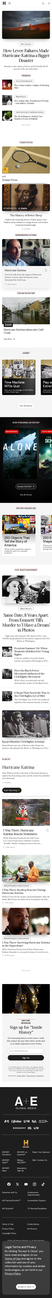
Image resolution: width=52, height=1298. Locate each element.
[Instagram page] (34, 1184)
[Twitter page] (17, 1184)
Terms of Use (13, 1258)
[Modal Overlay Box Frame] (26, 1033)
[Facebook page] (9, 1184)
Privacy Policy (13, 1273)
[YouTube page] (26, 1184)
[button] (5, 822)
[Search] (43, 3)
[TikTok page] (43, 1184)
